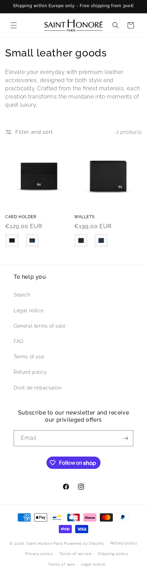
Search (22, 295)
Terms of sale (61, 564)
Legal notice (28, 310)
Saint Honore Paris (45, 543)
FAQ (19, 341)
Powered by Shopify (84, 543)
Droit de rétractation (38, 388)
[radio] (11, 240)
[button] (13, 25)
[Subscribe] (125, 438)
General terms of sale (40, 326)
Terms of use (29, 356)
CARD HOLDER (21, 216)
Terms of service (75, 554)
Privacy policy (39, 554)
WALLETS (84, 216)
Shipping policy (113, 554)
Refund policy (30, 372)
